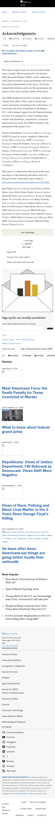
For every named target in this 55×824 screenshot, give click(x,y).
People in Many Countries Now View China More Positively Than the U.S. (26, 607)
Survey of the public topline (18, 257)
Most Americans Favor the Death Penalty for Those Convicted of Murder (24, 392)
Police (18, 339)
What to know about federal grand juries (26, 429)
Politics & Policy (9, 654)
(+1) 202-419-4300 (10, 646)
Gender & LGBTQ (10, 689)
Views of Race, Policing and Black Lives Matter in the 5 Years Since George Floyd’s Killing (25, 512)
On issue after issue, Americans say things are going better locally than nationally (23, 555)
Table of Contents (12, 61)
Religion (6, 677)
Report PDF (11, 252)
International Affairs (11, 660)
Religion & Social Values (11, 343)
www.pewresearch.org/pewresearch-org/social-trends (25, 182)
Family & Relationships (13, 692)
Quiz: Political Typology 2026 (22, 589)
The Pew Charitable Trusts (22, 793)
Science (5, 704)
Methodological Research (14, 721)
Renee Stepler (33, 51)
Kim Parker (21, 51)
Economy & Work (10, 698)
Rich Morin (10, 51)
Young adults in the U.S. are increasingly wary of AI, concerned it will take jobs (28, 597)
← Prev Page (27, 240)
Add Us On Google (19, 45)
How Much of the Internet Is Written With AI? (26, 581)
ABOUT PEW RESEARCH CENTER (15, 777)
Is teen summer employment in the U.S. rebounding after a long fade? (28, 617)
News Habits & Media (12, 716)
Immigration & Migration (13, 665)
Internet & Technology (12, 710)
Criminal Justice (8, 339)
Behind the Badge (10, 27)
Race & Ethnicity (28, 339)
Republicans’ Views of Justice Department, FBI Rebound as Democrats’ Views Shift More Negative (27, 468)
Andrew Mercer (9, 54)
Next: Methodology (27, 232)
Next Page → (27, 247)
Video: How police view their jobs (20, 262)
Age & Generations (11, 683)
